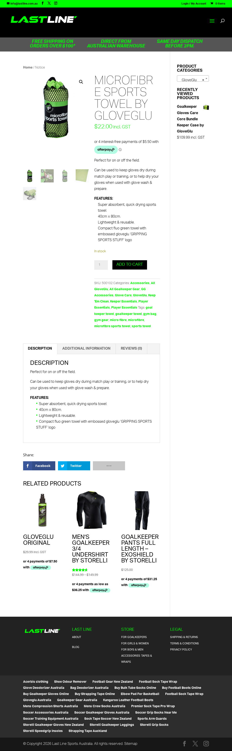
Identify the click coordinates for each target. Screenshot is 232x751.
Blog (75, 647)
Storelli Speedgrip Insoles (43, 731)
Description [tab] (40, 349)
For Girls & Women (135, 644)
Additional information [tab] (86, 349)
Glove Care (123, 295)
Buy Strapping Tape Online (95, 694)
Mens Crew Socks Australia (104, 706)
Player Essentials (124, 307)
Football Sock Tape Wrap (158, 681)
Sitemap (130, 744)
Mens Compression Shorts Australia (50, 706)
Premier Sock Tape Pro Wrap (153, 706)
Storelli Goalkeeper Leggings (112, 725)
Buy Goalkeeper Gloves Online (46, 694)
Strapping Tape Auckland (88, 731)
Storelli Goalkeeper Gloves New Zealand (53, 725)
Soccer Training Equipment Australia (50, 718)
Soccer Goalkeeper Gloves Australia (101, 712)
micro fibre (118, 320)
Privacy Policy (181, 650)
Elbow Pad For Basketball (140, 694)
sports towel (141, 326)
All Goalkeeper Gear (124, 289)
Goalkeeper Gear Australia (77, 700)
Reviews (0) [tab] (131, 349)
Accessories (140, 283)
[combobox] (193, 78)
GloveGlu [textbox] (191, 80)
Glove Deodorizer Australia (43, 688)
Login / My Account (193, 4)
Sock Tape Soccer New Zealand (108, 718)
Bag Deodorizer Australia (89, 688)
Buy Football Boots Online (181, 688)
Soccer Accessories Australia (45, 712)
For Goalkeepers (134, 637)
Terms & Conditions (184, 644)
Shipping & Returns (184, 637)
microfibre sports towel (112, 326)
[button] (81, 82)
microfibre (136, 320)
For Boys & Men (132, 650)
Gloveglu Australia (37, 700)
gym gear (101, 320)
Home (28, 67)
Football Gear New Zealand (112, 681)
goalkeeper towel (128, 314)
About (76, 637)
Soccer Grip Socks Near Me (156, 712)
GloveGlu (140, 295)
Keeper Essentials (123, 301)
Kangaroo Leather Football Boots (128, 700)
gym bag (149, 314)
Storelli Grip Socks (154, 725)
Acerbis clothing (35, 681)
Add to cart (129, 264)
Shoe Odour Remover (70, 681)
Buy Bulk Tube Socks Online (135, 688)
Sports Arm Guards (152, 718)
